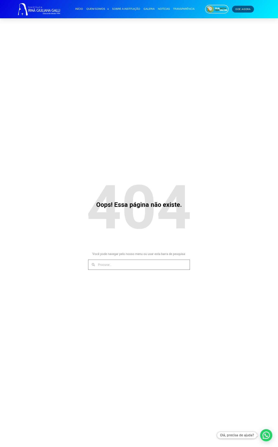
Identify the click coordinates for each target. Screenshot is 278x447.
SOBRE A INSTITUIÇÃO (126, 9)
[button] (266, 435)
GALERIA (149, 9)
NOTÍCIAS (164, 9)
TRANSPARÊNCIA (184, 9)
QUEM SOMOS (95, 9)
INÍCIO (79, 9)
